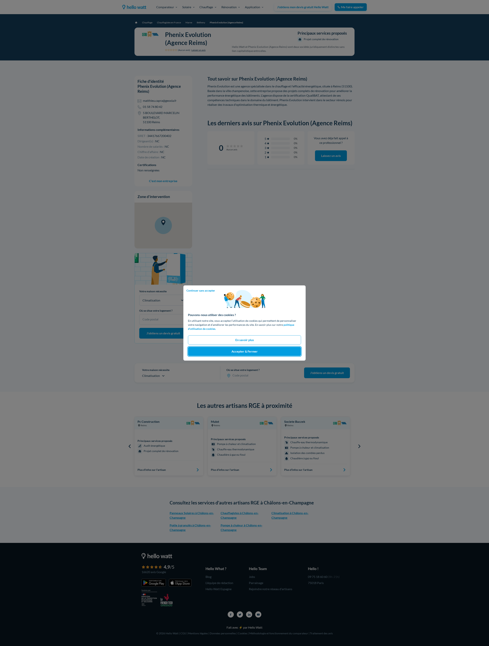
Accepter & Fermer (245, 351)
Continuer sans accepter (200, 290)
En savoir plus (244, 340)
